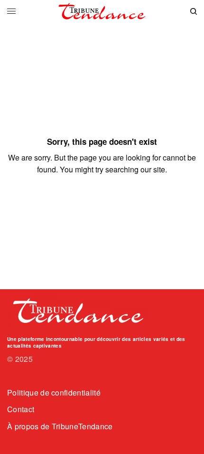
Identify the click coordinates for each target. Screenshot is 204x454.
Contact (20, 409)
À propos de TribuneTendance (60, 426)
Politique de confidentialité (54, 392)
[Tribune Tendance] (102, 11)
